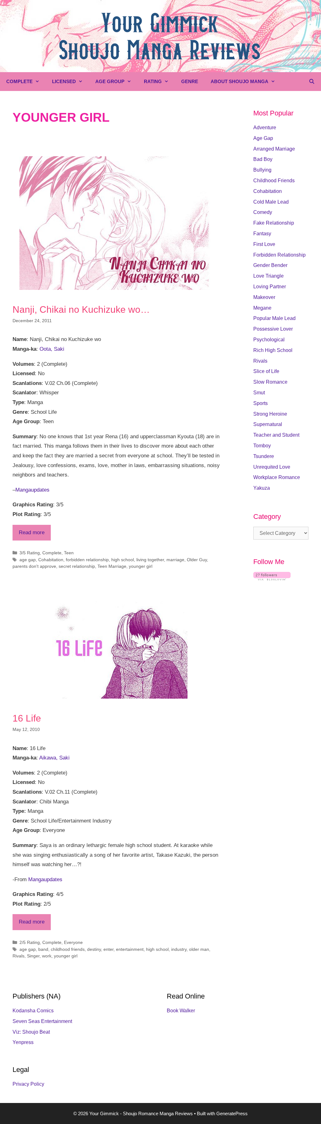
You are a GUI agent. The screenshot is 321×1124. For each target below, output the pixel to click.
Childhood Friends (274, 180)
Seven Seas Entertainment (42, 1021)
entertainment (130, 949)
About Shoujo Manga (239, 81)
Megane (262, 308)
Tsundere (263, 456)
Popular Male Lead (274, 318)
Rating (153, 81)
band (43, 949)
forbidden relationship (87, 559)
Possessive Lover (273, 329)
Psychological (269, 339)
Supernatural (267, 424)
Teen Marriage (111, 566)
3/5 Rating (29, 552)
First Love (264, 244)
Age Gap (263, 138)
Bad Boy (262, 159)
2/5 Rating (29, 942)
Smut (259, 392)
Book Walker (181, 1010)
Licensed (64, 81)
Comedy (262, 212)
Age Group (109, 81)
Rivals (18, 955)
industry (179, 949)
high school (122, 559)
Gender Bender (270, 265)
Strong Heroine (270, 414)
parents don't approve (34, 566)
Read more (32, 532)
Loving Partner (269, 286)
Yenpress (23, 1042)
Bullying (262, 170)
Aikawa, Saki (54, 758)
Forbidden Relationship (279, 255)
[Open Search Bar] (312, 81)
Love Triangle (268, 276)
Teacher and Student (276, 435)
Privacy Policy (28, 1084)
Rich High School (272, 350)
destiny (94, 949)
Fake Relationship (273, 223)
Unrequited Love (271, 467)
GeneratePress (232, 1113)
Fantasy (262, 233)
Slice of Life (266, 371)
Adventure (264, 127)
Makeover (264, 297)
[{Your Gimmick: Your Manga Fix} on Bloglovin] (272, 578)
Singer (33, 955)
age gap (27, 559)
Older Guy (197, 559)
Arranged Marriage (274, 149)
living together (150, 559)
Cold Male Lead (271, 202)
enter (108, 949)
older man (199, 949)
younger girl (140, 566)
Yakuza (261, 488)
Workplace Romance (276, 477)
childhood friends (68, 949)
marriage (175, 559)
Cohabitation (50, 559)
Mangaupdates (32, 490)
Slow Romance (270, 382)
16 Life (27, 718)
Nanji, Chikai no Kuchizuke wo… (81, 309)
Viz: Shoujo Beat (31, 1032)
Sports (260, 403)
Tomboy (262, 445)
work (46, 955)
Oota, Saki (51, 349)
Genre (189, 81)
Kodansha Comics (33, 1010)
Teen (69, 552)
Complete (19, 81)
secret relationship (77, 566)
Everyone (73, 942)
